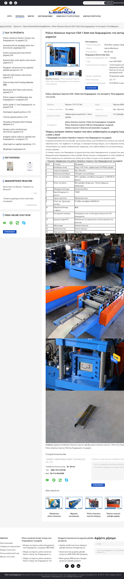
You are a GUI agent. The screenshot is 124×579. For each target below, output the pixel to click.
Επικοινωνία (91, 88)
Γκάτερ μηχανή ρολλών (13, 117)
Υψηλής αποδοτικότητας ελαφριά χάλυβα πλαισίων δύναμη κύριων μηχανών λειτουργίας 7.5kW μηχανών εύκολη (74, 546)
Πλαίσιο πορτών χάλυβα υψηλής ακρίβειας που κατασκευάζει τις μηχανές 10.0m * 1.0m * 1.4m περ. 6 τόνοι (113, 515)
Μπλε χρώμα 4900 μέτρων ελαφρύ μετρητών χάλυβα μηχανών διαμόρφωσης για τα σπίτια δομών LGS (74, 560)
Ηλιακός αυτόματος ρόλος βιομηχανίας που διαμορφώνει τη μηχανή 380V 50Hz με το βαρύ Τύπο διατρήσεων (38, 546)
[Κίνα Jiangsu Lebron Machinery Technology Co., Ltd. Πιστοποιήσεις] (10, 166)
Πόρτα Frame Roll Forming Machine (36, 26)
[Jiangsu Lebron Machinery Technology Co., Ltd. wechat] (19, 223)
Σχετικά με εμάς (45, 16)
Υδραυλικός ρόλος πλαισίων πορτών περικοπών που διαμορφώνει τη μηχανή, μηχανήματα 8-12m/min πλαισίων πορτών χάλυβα (54, 515)
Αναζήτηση (108, 3)
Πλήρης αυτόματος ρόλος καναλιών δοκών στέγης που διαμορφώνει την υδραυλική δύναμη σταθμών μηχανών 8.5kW (37, 560)
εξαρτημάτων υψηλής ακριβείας (17, 144)
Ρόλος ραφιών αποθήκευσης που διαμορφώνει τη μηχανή (17, 98)
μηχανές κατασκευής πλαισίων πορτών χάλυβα (71, 445)
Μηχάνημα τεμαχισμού (13, 149)
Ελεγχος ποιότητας (92, 16)
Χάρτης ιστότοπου (7, 557)
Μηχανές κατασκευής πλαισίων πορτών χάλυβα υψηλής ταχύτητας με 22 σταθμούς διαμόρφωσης (74, 515)
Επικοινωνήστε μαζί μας (9, 553)
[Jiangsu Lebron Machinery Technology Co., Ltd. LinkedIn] (15, 2)
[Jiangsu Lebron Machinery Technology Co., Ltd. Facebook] (6, 2)
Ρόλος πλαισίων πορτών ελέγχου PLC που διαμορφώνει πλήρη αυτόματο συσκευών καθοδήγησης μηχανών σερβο (94, 515)
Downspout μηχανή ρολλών (15, 112)
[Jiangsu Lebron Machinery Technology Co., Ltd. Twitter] (10, 3)
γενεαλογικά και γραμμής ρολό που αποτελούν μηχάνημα (18, 46)
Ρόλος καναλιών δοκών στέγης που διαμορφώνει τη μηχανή (19, 39)
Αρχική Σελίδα (5, 26)
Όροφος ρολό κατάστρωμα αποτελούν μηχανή (15, 130)
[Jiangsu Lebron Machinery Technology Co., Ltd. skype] (25, 223)
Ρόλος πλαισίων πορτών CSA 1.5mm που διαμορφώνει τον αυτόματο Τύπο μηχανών (63, 81)
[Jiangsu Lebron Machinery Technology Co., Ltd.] (62, 10)
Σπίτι (9, 16)
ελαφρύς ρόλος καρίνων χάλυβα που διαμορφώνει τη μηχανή (19, 138)
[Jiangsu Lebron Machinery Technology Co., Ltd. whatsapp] (12, 223)
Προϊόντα (20, 16)
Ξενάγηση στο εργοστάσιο (68, 16)
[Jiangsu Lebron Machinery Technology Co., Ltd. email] (6, 223)
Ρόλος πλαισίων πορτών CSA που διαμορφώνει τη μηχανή (68, 448)
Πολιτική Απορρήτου (13, 575)
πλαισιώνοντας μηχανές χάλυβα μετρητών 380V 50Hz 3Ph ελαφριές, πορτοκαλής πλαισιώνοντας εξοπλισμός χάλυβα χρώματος (75, 553)
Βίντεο (31, 16)
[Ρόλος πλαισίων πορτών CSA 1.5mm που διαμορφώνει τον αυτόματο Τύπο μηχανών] (63, 55)
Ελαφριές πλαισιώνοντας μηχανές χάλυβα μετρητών (18, 68)
